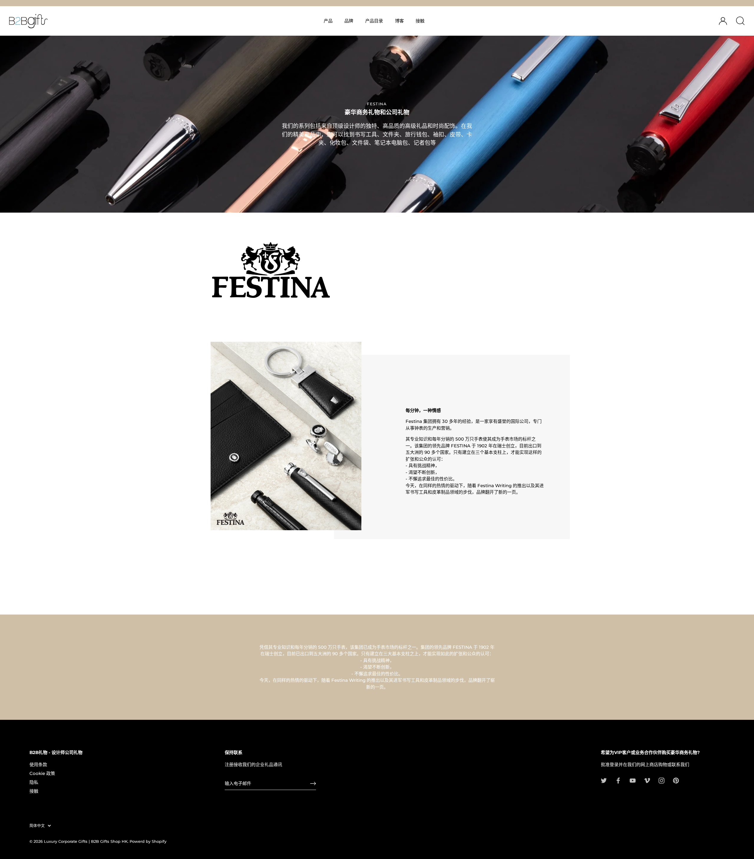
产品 (328, 21)
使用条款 (38, 764)
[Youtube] (633, 780)
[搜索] (740, 20)
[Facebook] (618, 780)
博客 (399, 21)
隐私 (33, 782)
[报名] (313, 783)
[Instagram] (661, 780)
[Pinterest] (676, 780)
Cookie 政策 (42, 773)
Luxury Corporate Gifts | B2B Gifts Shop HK (86, 841)
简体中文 (37, 825)
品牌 (348, 21)
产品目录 (374, 21)
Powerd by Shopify (148, 841)
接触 (420, 21)
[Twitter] (604, 780)
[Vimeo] (647, 780)
